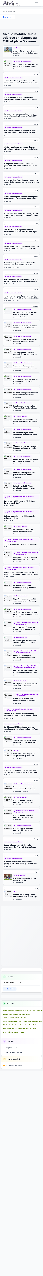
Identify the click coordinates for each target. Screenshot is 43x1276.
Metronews (18, 675)
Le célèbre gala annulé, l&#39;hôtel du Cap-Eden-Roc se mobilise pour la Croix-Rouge (25, 587)
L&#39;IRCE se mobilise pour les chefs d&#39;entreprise (25, 685)
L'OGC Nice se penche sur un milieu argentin (24, 879)
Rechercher (7, 17)
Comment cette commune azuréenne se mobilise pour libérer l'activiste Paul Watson (25, 368)
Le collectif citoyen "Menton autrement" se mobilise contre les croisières (25, 435)
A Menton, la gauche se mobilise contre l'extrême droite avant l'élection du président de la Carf (20, 265)
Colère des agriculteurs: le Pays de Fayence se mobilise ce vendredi (25, 461)
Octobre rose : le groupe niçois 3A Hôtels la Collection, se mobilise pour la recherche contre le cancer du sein (21, 574)
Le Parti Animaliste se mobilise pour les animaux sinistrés (19, 517)
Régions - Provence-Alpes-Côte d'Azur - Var (25, 811)
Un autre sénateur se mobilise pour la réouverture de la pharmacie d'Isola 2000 (20, 115)
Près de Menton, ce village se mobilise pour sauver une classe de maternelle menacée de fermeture (21, 281)
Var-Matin (18, 820)
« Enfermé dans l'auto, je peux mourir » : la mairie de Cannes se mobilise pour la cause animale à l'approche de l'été (21, 182)
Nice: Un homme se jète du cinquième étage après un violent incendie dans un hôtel (25, 756)
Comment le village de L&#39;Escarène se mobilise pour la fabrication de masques (25, 657)
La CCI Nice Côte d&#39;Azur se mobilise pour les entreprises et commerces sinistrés (25, 66)
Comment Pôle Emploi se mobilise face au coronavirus (24, 700)
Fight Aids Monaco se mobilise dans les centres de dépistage (25, 600)
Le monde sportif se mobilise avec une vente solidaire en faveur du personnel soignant (25, 642)
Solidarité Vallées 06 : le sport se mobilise (20, 544)
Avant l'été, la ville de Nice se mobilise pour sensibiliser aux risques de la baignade (25, 53)
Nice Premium (10, 505)
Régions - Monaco (21, 416)
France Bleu (18, 899)
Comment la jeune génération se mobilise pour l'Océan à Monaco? (25, 328)
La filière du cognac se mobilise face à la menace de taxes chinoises (25, 394)
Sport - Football (20, 875)
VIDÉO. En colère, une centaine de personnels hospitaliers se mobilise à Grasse (25, 614)
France (18, 48)
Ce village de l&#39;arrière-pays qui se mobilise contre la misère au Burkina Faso (21, 728)
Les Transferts (19, 883)
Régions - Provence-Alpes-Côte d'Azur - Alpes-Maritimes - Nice (20, 497)
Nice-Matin (18, 69)
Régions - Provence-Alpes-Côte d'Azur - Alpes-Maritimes (27, 553)
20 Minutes (18, 758)
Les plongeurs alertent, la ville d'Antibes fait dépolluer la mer (25, 407)
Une (17, 751)
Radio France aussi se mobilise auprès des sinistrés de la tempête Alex (25, 559)
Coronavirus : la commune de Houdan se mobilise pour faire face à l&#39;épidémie (25, 672)
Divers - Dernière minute (23, 61)
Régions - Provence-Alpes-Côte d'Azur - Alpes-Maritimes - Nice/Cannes (27, 666)
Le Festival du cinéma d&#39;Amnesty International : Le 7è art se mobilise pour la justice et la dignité (21, 716)
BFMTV (17, 55)
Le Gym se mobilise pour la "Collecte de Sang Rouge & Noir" (19, 502)
